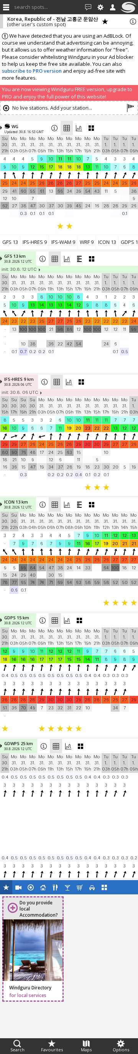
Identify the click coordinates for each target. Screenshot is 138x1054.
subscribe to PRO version (32, 70)
